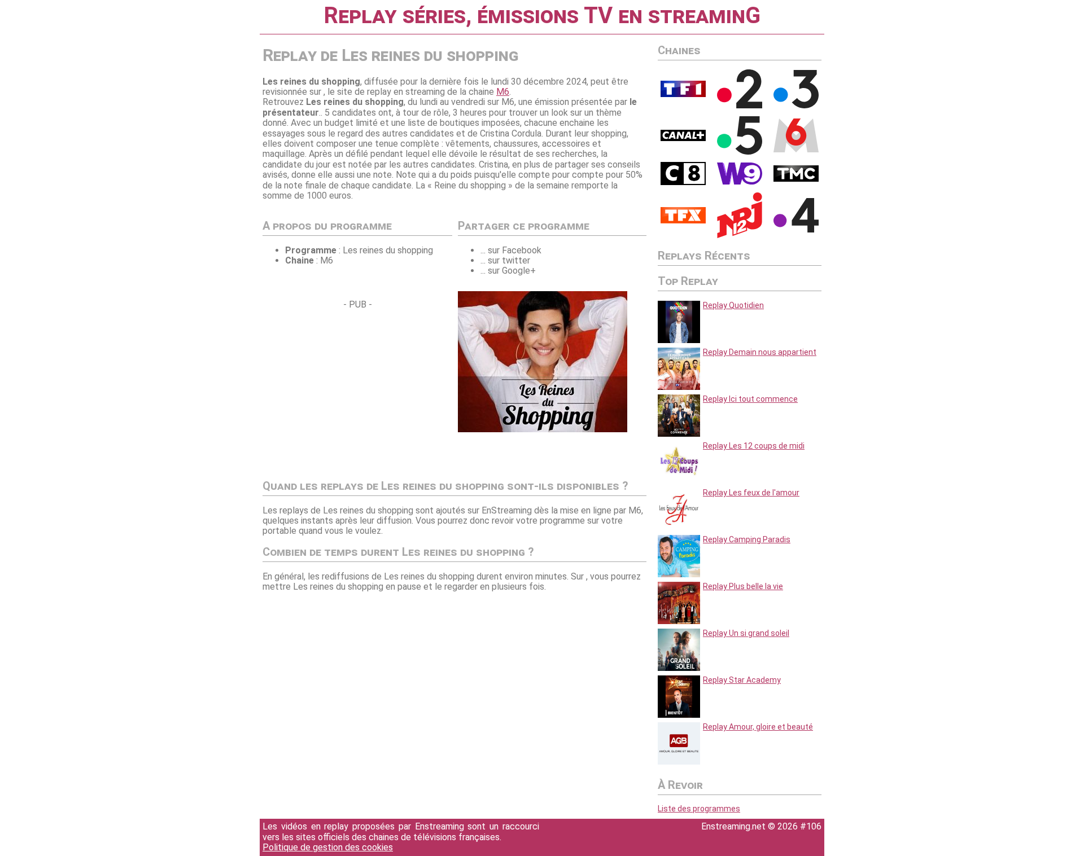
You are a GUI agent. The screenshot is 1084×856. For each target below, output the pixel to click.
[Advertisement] (357, 389)
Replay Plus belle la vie (743, 586)
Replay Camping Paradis (746, 539)
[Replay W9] (739, 181)
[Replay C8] (683, 182)
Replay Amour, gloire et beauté (758, 726)
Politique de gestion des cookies (328, 847)
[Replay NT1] (683, 220)
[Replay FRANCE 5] (739, 151)
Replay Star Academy (742, 679)
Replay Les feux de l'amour (751, 492)
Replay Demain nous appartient (759, 352)
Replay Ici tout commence (750, 398)
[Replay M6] (796, 149)
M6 (502, 91)
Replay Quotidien (733, 305)
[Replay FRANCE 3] (796, 105)
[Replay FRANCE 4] (796, 229)
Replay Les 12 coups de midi (754, 445)
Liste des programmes (699, 808)
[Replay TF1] (683, 94)
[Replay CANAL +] (683, 138)
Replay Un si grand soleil (746, 633)
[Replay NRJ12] (739, 235)
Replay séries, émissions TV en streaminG (542, 15)
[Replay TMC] (796, 178)
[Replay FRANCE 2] (739, 105)
